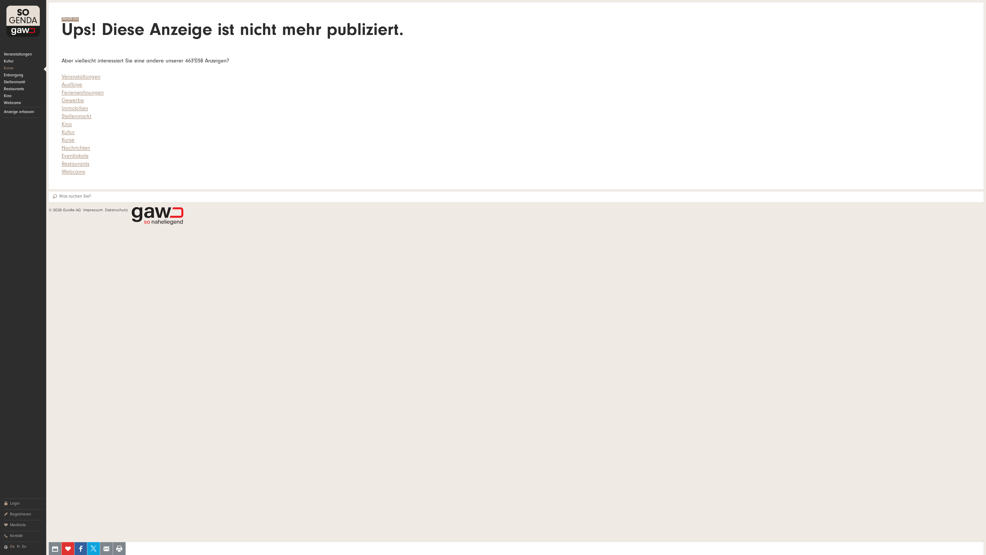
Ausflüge (72, 85)
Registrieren (20, 515)
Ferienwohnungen (83, 93)
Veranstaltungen (18, 55)
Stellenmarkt (14, 82)
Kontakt (16, 536)
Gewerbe (73, 101)
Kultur (9, 62)
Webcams (12, 103)
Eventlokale (75, 156)
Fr (18, 547)
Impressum (93, 210)
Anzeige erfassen (19, 112)
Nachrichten (76, 148)
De (12, 547)
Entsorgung (13, 75)
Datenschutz (116, 210)
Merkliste (18, 525)
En (24, 547)
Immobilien (75, 109)
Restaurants (14, 89)
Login (15, 504)
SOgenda (23, 21)
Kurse (9, 69)
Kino (8, 96)
